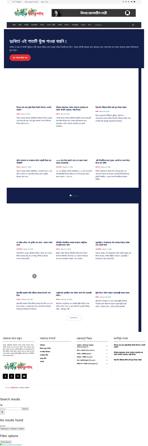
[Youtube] (134, 1)
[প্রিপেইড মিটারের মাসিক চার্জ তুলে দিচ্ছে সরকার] (114, 90)
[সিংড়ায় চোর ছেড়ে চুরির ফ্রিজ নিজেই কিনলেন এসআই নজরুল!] (34, 90)
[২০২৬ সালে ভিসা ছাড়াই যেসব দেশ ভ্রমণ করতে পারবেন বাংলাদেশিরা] (74, 143)
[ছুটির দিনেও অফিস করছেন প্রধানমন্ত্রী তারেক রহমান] (114, 276)
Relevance (5, 429)
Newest (14, 429)
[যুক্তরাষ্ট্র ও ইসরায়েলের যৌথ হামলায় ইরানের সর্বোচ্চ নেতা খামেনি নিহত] (114, 225)
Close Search (6, 442)
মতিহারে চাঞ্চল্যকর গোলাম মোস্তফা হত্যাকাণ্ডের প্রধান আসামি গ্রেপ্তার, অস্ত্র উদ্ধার (72, 108)
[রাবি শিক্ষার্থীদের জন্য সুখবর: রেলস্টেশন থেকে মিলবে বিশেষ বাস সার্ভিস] (114, 143)
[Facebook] (123, 1)
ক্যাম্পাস (98, 167)
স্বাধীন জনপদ (14, 388)
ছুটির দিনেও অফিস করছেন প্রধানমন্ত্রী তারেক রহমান (113, 293)
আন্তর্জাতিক (98, 249)
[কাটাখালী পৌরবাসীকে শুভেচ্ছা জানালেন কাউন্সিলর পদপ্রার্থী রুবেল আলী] (74, 225)
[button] (133, 25)
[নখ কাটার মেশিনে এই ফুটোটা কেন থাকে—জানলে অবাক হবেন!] (34, 225)
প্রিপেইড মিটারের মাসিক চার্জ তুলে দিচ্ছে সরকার (111, 107)
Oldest (21, 429)
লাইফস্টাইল (59, 167)
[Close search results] (2, 412)
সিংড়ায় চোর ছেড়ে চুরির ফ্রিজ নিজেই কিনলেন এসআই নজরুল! (129, 346)
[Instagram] (126, 1)
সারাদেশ (18, 114)
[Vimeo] (131, 1)
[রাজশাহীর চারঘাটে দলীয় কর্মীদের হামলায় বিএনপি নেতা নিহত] (34, 276)
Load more (73, 317)
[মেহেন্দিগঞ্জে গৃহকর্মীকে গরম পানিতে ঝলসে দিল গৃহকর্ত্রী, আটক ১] (74, 276)
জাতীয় (97, 111)
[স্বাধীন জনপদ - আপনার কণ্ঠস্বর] (28, 13)
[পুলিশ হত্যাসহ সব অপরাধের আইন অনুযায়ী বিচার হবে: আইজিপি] (34, 143)
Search (25, 409)
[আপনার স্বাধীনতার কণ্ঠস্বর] (18, 366)
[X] (128, 1)
